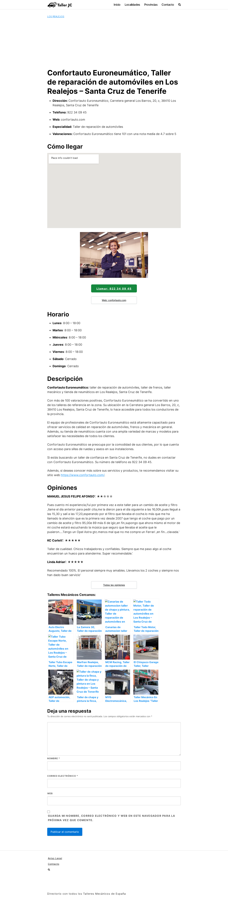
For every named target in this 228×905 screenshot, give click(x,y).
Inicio (117, 4)
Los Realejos (55, 16)
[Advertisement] (114, 43)
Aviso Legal (55, 858)
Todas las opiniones (114, 585)
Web (50, 793)
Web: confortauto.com (114, 300)
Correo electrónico (62, 776)
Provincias (150, 4)
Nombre (53, 758)
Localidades (132, 4)
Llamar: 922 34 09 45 (114, 288)
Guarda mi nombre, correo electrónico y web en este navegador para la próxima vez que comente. (111, 818)
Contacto (168, 4)
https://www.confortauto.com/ (82, 475)
